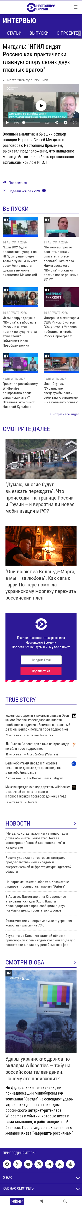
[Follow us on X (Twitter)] (17, 1164)
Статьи (14, 33)
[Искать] (65, 1201)
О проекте (67, 33)
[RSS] (59, 1164)
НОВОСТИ (18, 823)
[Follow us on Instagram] (38, 1164)
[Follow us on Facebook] (7, 1164)
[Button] (15, 184)
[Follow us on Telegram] (49, 1164)
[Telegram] (41, 1201)
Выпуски (39, 33)
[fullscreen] (74, 122)
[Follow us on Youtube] (28, 1164)
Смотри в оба (24, 962)
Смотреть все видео (64, 414)
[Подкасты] (70, 1164)
